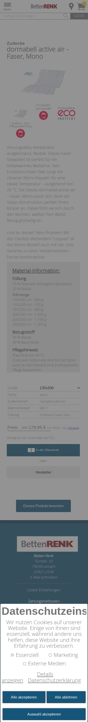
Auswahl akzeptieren (44, 714)
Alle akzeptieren (24, 697)
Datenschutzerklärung (54, 680)
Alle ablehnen (66, 697)
